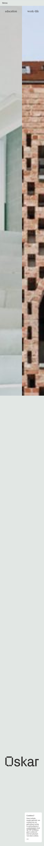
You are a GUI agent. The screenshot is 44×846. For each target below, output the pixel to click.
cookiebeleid (30, 828)
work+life (33, 11)
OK (27, 839)
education (11, 11)
